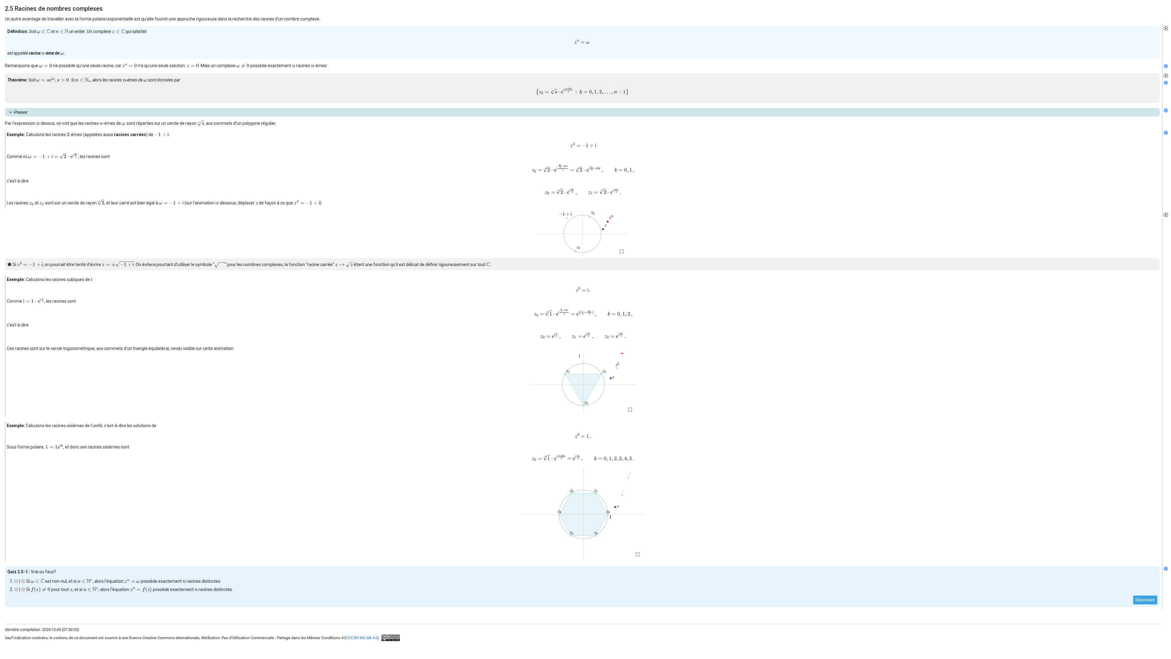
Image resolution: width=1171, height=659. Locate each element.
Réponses (1145, 599)
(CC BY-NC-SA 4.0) (363, 638)
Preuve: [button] (21, 112)
